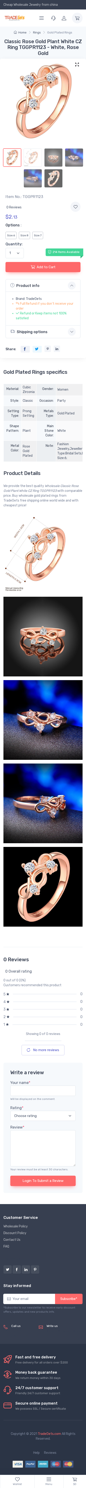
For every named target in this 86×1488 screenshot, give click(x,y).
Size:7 (38, 235)
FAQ (6, 1246)
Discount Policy (14, 1233)
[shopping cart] (77, 18)
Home (22, 32)
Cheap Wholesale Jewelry (22, 5)
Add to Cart (46, 267)
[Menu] (41, 18)
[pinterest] (35, 1269)
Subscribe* (68, 1299)
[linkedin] (26, 1269)
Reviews (50, 1453)
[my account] (64, 18)
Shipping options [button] (32, 332)
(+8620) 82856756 (19, 1333)
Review (17, 1127)
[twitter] (7, 1269)
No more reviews (45, 1050)
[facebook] (17, 1269)
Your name (20, 1082)
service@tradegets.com (65, 1331)
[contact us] (53, 18)
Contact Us (11, 1240)
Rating (16, 1108)
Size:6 (11, 235)
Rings (37, 32)
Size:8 (24, 235)
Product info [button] (27, 285)
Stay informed (17, 1285)
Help (36, 1453)
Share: (11, 349)
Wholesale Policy (15, 1226)
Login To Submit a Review (43, 1181)
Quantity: (14, 244)
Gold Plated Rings (59, 32)
